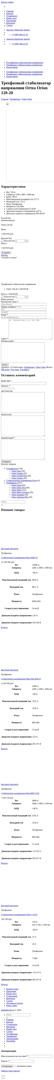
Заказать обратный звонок (18, 30)
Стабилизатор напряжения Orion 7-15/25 (19, 914)
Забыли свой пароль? (10, 1071)
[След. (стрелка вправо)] (4, 1078)
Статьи (9, 25)
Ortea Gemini (17, 473)
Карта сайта (11, 1005)
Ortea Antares (17, 478)
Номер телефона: (9, 307)
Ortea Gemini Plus (19, 476)
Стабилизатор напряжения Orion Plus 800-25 (21, 679)
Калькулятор (12, 67)
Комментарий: (7, 341)
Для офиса (24, 369)
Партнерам (11, 21)
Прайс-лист (11, 18)
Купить (4, 255)
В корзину (6, 253)
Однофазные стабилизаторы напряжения (24, 62)
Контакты (10, 23)
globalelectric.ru (7, 1010)
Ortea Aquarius (18, 495)
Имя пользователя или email (14, 1056)
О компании (11, 16)
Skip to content (7, 2)
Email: (4, 315)
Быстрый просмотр (9, 549)
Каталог (10, 13)
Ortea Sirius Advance (20, 492)
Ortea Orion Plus (19, 487)
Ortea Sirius (16, 490)
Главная (9, 11)
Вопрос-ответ (12, 989)
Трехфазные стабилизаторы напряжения (24, 65)
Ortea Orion (27, 99)
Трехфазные (15, 99)
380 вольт (5, 369)
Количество (9, 241)
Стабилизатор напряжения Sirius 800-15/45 (20, 793)
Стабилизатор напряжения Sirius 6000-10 (19, 557)
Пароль (5, 1061)
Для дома (14, 369)
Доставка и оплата (14, 1003)
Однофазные (12, 468)
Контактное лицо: (10, 302)
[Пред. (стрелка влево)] (2, 1078)
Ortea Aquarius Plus (20, 497)
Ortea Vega (16, 471)
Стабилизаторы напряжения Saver (21, 480)
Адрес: (4, 339)
